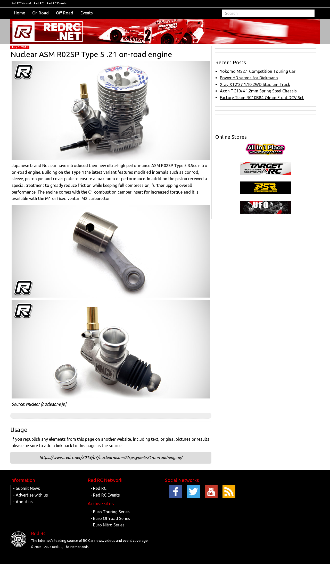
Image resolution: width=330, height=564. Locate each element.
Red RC (39, 3)
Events (86, 13)
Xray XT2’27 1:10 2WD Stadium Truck (255, 84)
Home (19, 13)
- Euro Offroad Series (110, 518)
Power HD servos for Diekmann (249, 77)
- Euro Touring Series (110, 511)
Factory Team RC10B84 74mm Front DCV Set (262, 97)
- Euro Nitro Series (107, 525)
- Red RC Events (105, 495)
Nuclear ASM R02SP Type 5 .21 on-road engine (91, 54)
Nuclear (33, 404)
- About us (23, 501)
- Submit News (26, 488)
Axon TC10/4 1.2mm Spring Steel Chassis (258, 91)
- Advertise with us (30, 495)
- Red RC (98, 488)
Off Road (64, 13)
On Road (40, 13)
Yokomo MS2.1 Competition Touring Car (257, 71)
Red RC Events (57, 3)
